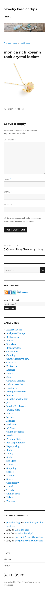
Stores (9, 479)
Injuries (10, 395)
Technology (12, 482)
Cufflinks (11, 362)
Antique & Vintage (15, 333)
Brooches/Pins (13, 348)
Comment (10, 140)
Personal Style (13, 439)
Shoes (9, 464)
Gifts (8, 377)
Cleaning (11, 355)
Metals (9, 417)
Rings (9, 450)
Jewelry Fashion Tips (20, 9)
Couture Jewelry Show (17, 359)
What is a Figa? (22, 529)
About (7, 565)
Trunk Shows (13, 493)
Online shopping (15, 431)
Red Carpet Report (15, 442)
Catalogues (12, 351)
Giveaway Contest (15, 380)
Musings (10, 420)
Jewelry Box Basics (15, 406)
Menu (8, 17)
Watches (10, 501)
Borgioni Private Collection (29, 537)
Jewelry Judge (13, 410)
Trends (10, 490)
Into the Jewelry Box (17, 399)
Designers (11, 366)
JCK (8, 402)
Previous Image (10, 43)
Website (8, 205)
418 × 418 (20, 109)
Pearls (9, 435)
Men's (9, 413)
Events (9, 373)
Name (7, 179)
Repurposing (13, 446)
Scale (9, 457)
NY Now (10, 428)
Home (7, 553)
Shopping (11, 468)
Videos (9, 497)
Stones (10, 472)
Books (9, 340)
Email (8, 192)
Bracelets (11, 344)
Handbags (11, 388)
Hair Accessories (14, 384)
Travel (9, 486)
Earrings (10, 369)
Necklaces (11, 424)
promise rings (13, 522)
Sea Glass (11, 461)
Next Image (25, 43)
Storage (10, 475)
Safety (9, 453)
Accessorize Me (14, 329)
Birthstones (12, 337)
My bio (7, 559)
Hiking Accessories (16, 391)
